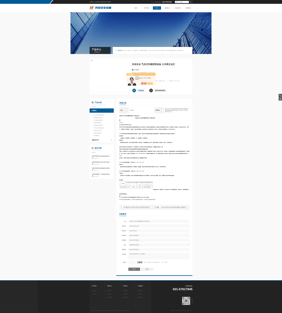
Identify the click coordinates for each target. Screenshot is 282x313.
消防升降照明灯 (98, 122)
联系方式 (140, 294)
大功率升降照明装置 (99, 115)
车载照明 (135, 50)
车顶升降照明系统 (98, 120)
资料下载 (109, 297)
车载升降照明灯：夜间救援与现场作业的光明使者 (102, 174)
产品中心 (157, 8)
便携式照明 (126, 297)
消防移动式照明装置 (99, 128)
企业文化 (94, 294)
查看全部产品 (95, 140)
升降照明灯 (96, 135)
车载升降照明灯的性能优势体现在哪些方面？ (102, 156)
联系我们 (188, 8)
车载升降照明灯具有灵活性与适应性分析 (102, 162)
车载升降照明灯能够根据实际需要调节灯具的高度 (102, 168)
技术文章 (178, 8)
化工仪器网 (178, 310)
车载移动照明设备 (98, 117)
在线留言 (140, 290)
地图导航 (140, 297)
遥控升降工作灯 (98, 130)
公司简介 (94, 290)
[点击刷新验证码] (140, 262)
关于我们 (146, 8)
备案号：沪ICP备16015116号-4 (122, 310)
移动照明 (125, 290)
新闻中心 (167, 8)
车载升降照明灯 (143, 50)
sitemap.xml (189, 310)
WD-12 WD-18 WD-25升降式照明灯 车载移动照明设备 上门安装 (178, 207)
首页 (136, 8)
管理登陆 (184, 310)
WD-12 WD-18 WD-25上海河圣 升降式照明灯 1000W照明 (143, 207)
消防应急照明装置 (98, 125)
